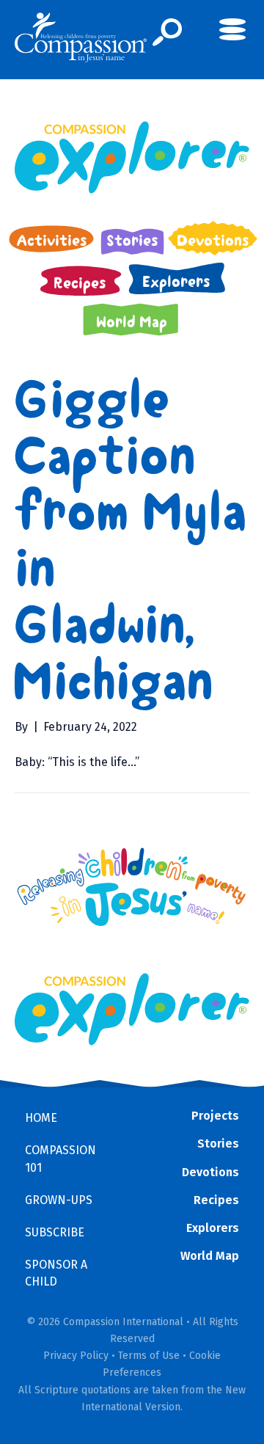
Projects (215, 1116)
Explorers (212, 1228)
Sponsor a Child (56, 1273)
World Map (209, 1256)
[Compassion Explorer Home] (132, 157)
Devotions (210, 1172)
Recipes (216, 1200)
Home (41, 1118)
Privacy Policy (76, 1355)
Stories (218, 1144)
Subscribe (54, 1232)
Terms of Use (149, 1355)
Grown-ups (58, 1200)
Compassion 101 (60, 1158)
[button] (168, 32)
